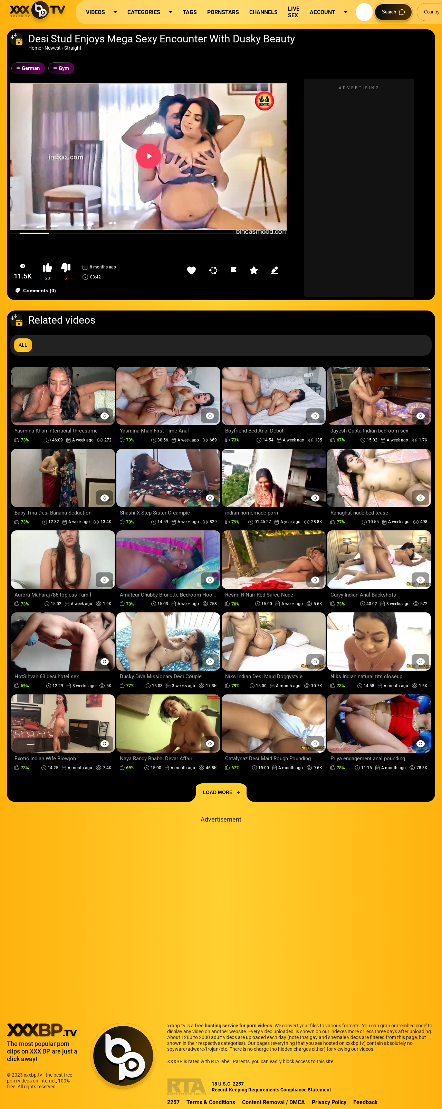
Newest (53, 48)
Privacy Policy (329, 1102)
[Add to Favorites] (193, 270)
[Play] (148, 156)
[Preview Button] (104, 415)
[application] (148, 156)
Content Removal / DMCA (273, 1102)
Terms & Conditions (210, 1102)
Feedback (365, 1102)
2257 (173, 1102)
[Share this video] (214, 270)
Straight (72, 48)
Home (34, 48)
